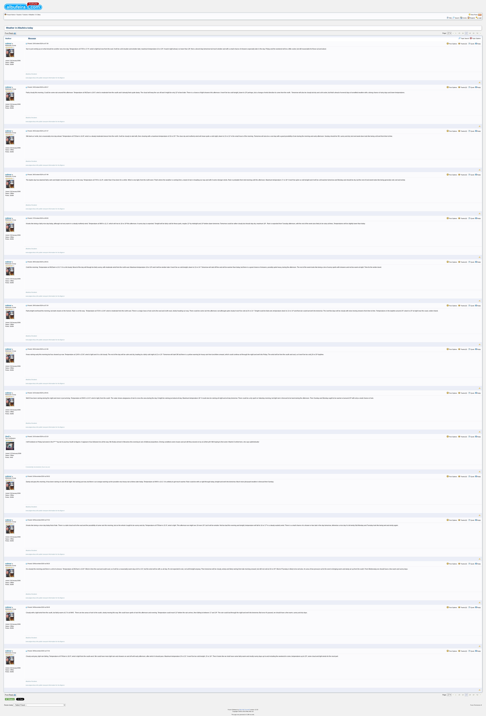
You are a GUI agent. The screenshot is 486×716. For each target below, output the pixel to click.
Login (480, 18)
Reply (479, 44)
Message (32, 38)
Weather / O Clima (34, 14)
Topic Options (476, 38)
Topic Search (465, 38)
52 (477, 33)
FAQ (450, 18)
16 (463, 33)
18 (470, 33)
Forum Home (11, 14)
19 (473, 33)
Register (472, 18)
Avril (7, 436)
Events (464, 18)
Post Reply (9, 33)
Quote (472, 44)
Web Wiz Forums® (244, 709)
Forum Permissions (475, 705)
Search (457, 18)
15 (459, 33)
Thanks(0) (463, 44)
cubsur (8, 43)
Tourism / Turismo (22, 14)
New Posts (474, 14)
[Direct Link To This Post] (26, 43)
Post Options (453, 44)
